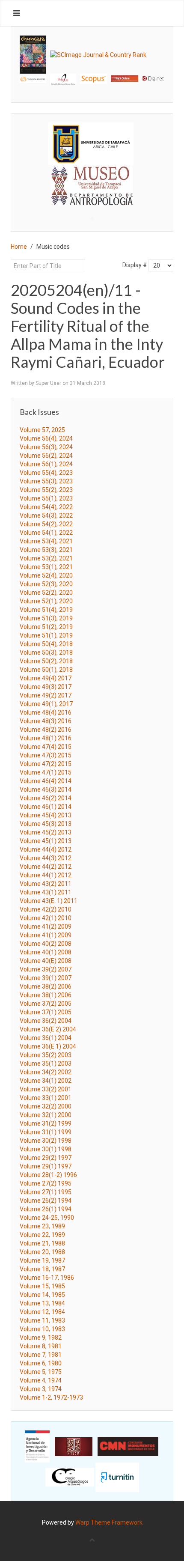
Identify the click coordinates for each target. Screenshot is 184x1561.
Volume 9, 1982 (41, 1337)
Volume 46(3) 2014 (45, 789)
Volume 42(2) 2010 (45, 909)
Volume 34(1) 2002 (45, 1080)
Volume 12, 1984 (42, 1311)
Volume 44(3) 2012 (45, 858)
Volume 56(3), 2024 (46, 447)
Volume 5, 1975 (41, 1371)
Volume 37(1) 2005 (45, 1012)
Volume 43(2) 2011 (45, 883)
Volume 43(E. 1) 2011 (48, 900)
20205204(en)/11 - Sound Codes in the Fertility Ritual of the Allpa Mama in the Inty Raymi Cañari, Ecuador (88, 325)
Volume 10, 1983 (42, 1329)
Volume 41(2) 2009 (45, 926)
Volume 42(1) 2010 (45, 918)
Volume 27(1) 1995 (45, 1192)
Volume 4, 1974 (41, 1380)
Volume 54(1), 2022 (46, 532)
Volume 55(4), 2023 (46, 472)
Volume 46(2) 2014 (45, 798)
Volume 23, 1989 (42, 1226)
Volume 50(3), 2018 (46, 652)
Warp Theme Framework (108, 1522)
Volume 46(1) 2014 (45, 806)
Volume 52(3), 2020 (46, 584)
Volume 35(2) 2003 (45, 1055)
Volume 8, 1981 (41, 1346)
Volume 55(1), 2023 (46, 498)
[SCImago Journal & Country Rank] (98, 54)
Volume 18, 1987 (42, 1269)
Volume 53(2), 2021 (46, 558)
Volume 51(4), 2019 (46, 609)
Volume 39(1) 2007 (45, 977)
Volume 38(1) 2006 (45, 995)
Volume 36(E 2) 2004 (48, 1029)
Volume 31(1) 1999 (45, 1132)
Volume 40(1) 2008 (45, 952)
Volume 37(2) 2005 (45, 1003)
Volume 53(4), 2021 (46, 541)
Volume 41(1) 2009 (45, 935)
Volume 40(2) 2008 (45, 943)
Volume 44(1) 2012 (45, 875)
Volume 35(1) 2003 (45, 1063)
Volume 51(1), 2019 (46, 635)
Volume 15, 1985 (42, 1286)
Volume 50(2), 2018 (46, 661)
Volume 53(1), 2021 (46, 566)
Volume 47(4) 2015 (45, 746)
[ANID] (37, 1445)
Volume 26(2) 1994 (45, 1200)
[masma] (92, 177)
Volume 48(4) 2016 (45, 712)
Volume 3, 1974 (41, 1388)
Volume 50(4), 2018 (46, 643)
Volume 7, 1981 (41, 1354)
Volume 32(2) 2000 (45, 1106)
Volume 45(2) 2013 (45, 832)
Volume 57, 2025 (42, 429)
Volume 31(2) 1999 (45, 1123)
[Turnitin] (117, 1476)
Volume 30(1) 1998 (45, 1149)
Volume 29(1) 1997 (45, 1166)
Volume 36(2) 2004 (45, 1020)
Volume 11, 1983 (42, 1320)
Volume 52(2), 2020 (46, 592)
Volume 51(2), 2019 (46, 626)
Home (19, 246)
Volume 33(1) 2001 (45, 1097)
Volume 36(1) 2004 (45, 1037)
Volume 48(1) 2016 (45, 738)
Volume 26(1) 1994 (45, 1209)
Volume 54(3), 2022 (46, 515)
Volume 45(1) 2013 (45, 840)
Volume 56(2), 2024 (46, 455)
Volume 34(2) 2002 (45, 1072)
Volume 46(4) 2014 (45, 781)
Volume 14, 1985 (42, 1294)
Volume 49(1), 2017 (46, 703)
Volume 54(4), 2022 (46, 506)
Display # (134, 265)
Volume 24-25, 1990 (47, 1217)
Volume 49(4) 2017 (45, 678)
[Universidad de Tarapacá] (91, 143)
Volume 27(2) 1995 (45, 1183)
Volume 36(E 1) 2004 (48, 1046)
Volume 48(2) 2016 (45, 729)
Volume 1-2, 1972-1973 (51, 1397)
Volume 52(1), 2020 (46, 601)
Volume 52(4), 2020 (46, 575)
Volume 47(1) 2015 (45, 772)
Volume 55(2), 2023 (46, 489)
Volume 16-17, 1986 (47, 1277)
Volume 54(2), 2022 (46, 524)
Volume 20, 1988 (42, 1251)
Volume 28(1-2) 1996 (48, 1174)
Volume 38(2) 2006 (45, 986)
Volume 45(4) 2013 (45, 815)
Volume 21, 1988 (42, 1243)
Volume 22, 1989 (42, 1234)
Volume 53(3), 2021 (46, 549)
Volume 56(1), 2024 (46, 464)
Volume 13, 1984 (42, 1303)
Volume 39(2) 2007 (45, 969)
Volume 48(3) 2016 (45, 721)
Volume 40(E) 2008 (45, 960)
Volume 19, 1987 (42, 1260)
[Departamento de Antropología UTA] (92, 198)
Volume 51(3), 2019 (46, 618)
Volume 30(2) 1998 (45, 1140)
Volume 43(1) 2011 (45, 892)
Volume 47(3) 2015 (45, 755)
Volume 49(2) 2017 (45, 695)
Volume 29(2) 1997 (45, 1157)
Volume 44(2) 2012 (45, 866)
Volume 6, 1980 (41, 1363)
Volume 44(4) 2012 (45, 849)
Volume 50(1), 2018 (46, 669)
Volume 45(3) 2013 (45, 823)
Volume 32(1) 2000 (45, 1114)
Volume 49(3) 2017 (45, 686)
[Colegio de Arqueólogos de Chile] (69, 1476)
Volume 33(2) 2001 (45, 1089)
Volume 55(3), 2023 (46, 481)
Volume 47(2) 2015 (45, 763)
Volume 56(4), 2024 (46, 438)
